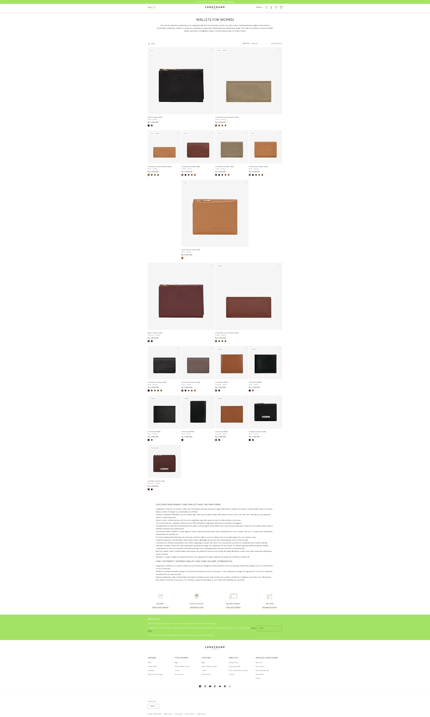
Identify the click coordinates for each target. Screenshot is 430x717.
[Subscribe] (279, 628)
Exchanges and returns (270, 607)
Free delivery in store (196, 607)
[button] (150, 7)
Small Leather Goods (182, 666)
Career (258, 678)
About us (259, 662)
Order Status (152, 666)
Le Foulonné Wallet (221, 382)
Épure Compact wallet (155, 117)
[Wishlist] (276, 7)
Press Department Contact (238, 670)
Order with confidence (233, 607)
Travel (177, 670)
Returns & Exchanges (155, 674)
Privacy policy (179, 714)
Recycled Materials (262, 670)
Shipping (151, 670)
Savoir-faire (260, 666)
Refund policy (168, 714)
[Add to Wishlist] (212, 50)
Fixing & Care (233, 662)
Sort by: (246, 43)
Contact (231, 674)
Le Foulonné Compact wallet (191, 166)
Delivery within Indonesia (160, 607)
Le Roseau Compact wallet (257, 432)
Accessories (179, 674)
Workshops (260, 674)
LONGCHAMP (157, 714)
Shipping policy (201, 714)
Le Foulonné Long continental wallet (227, 117)
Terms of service (189, 714)
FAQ (149, 662)
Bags (176, 662)
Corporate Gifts (234, 666)
